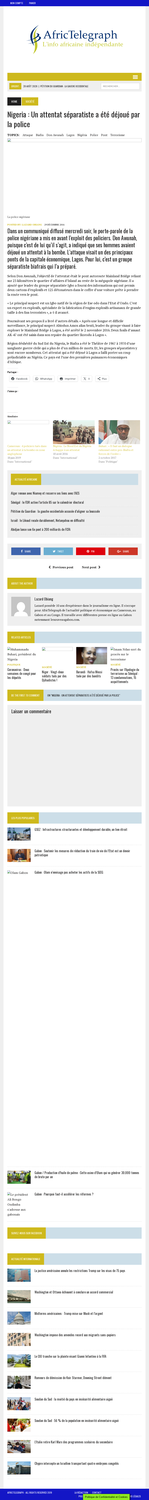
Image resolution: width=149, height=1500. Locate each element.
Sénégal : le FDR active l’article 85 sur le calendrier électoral (47, 502)
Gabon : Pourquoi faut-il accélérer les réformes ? (64, 1194)
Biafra (40, 135)
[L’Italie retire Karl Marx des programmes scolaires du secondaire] (19, 1450)
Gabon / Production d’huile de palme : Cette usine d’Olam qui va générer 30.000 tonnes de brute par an (87, 1174)
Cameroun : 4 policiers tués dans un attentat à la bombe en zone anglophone (27, 450)
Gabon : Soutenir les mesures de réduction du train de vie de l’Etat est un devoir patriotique (82, 853)
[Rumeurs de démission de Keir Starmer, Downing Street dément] (19, 1386)
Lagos (70, 135)
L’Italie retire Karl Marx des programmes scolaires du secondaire (74, 1442)
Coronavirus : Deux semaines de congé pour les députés (21, 673)
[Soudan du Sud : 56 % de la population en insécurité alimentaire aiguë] (19, 1429)
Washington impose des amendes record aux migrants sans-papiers (75, 1335)
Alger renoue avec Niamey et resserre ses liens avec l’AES (45, 493)
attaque (28, 135)
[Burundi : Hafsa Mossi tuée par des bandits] (91, 662)
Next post (89, 567)
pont (104, 135)
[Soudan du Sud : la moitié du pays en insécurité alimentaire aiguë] (19, 1407)
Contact (96, 1492)
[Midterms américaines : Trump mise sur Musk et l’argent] (19, 1322)
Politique (13, 664)
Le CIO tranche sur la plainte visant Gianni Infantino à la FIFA (70, 1356)
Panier (32, 3)
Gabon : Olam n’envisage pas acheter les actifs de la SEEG (69, 872)
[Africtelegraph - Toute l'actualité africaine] (74, 39)
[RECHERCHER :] (120, 85)
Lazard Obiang (32, 224)
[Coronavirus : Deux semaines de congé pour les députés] (22, 659)
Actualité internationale (25, 1259)
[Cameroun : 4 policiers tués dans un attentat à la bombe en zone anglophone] (28, 432)
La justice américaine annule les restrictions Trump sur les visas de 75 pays (80, 1270)
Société (47, 667)
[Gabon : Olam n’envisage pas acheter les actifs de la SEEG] (19, 1160)
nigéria (82, 135)
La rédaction (81, 1492)
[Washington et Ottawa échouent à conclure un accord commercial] (19, 1300)
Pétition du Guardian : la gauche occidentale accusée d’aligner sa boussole (55, 511)
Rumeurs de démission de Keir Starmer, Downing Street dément (73, 1377)
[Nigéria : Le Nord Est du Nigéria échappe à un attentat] (74, 432)
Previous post (63, 567)
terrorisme (117, 135)
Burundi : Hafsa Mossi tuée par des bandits (89, 674)
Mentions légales (132, 1496)
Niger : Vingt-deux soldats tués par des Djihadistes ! (54, 676)
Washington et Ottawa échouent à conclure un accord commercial (74, 1292)
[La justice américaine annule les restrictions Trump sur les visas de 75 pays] (19, 1279)
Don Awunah (55, 135)
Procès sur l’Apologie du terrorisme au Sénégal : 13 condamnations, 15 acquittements (125, 675)
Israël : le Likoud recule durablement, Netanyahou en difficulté (47, 520)
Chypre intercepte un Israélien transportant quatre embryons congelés (77, 1463)
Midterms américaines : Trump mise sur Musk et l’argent (69, 1313)
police (94, 135)
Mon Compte (16, 3)
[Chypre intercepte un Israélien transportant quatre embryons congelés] (19, 1472)
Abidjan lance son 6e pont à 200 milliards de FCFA (40, 529)
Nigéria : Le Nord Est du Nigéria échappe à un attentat (72, 448)
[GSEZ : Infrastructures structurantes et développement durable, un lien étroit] (19, 838)
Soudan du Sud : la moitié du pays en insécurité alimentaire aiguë (74, 1399)
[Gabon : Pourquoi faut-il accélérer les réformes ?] (19, 1214)
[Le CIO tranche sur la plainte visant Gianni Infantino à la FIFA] (19, 1365)
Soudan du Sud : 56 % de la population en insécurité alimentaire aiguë (77, 1420)
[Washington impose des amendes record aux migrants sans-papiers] (19, 1343)
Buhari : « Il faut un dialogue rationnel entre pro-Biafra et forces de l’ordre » (116, 450)
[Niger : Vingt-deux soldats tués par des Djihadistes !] (57, 662)
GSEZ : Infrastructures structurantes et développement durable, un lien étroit (81, 829)
